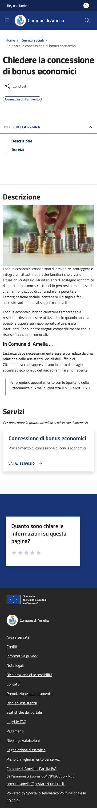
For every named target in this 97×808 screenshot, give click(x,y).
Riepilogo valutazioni (23, 740)
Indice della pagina (22, 127)
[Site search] (87, 20)
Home (10, 40)
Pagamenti (15, 731)
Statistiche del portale (24, 712)
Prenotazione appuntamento (29, 693)
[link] (26, 463)
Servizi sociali (33, 40)
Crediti (12, 646)
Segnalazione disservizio (26, 750)
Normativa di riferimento (22, 98)
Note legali (15, 665)
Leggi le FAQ (16, 721)
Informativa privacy (22, 656)
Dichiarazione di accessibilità (29, 675)
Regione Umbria (18, 5)
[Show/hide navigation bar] (7, 20)
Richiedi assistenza (22, 703)
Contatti (13, 684)
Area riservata (18, 637)
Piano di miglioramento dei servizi (34, 759)
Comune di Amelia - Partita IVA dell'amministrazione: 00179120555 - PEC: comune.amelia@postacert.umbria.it (41, 776)
